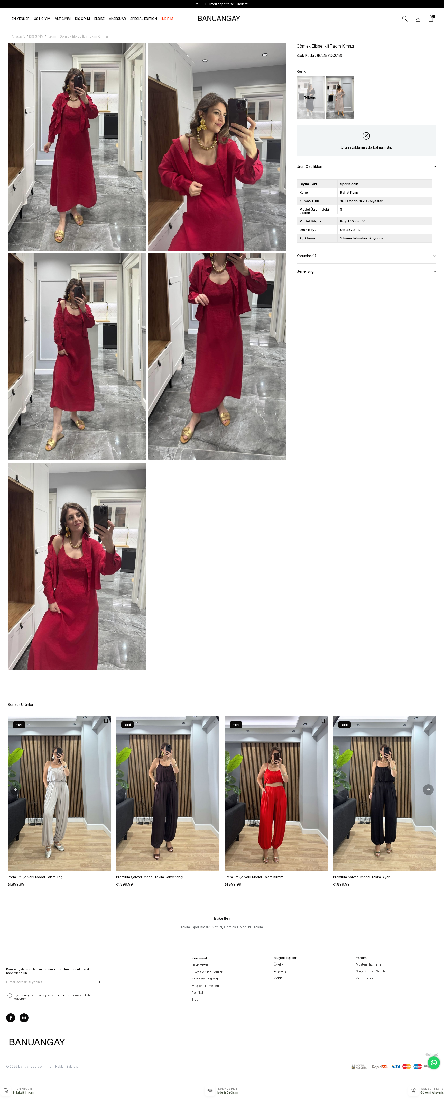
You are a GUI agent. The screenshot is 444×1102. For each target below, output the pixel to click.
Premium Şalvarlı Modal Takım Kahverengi (149, 877)
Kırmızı (217, 927)
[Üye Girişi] (418, 18)
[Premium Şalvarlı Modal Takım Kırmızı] (276, 793)
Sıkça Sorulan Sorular (207, 972)
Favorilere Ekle (106, 721)
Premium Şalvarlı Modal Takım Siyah (362, 877)
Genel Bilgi (305, 271)
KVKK (278, 978)
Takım (185, 927)
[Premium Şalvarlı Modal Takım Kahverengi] (167, 793)
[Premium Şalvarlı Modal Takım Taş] (59, 793)
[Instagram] (24, 1017)
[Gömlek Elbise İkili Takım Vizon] (340, 97)
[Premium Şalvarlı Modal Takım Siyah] (384, 793)
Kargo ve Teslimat (205, 979)
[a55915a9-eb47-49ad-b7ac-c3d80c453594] (394, 1067)
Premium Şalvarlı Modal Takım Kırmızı (254, 877)
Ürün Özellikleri (309, 166)
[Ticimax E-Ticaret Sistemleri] (431, 1055)
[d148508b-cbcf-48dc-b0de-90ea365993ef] (37, 1042)
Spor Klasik (201, 927)
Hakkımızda (200, 965)
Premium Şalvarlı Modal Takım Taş (35, 877)
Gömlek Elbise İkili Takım (243, 927)
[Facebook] (10, 1017)
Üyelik (278, 964)
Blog (195, 999)
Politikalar (199, 993)
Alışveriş (280, 971)
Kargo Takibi (365, 978)
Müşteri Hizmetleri (205, 986)
